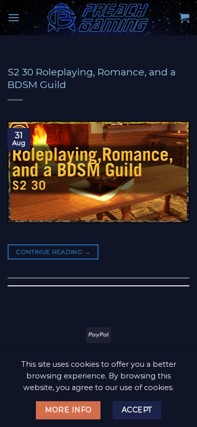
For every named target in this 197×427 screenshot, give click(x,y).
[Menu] (14, 17)
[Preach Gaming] (98, 17)
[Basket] (184, 18)
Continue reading (53, 251)
